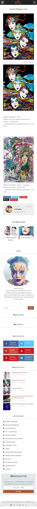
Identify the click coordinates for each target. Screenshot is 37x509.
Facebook (19, 324)
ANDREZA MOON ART (28, 62)
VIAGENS (8, 469)
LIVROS (7, 448)
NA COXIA (8, 459)
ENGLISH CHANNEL (10, 435)
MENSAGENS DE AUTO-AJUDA (13, 452)
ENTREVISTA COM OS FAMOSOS (14, 438)
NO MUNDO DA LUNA (11, 462)
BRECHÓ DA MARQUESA (12, 425)
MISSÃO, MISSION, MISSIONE (13, 455)
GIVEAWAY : (8, 445)
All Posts (29, 206)
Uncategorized (10, 465)
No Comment (13, 62)
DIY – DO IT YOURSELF (11, 431)
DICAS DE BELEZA (10, 428)
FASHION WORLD (10, 442)
